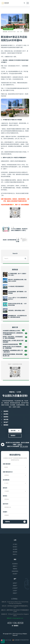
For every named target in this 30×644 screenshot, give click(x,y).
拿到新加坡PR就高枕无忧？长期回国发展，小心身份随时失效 (13, 333)
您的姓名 (5, 495)
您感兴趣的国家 (6, 464)
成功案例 (15, 549)
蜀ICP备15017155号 (6, 640)
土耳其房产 (15, 588)
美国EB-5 (15, 566)
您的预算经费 (6, 479)
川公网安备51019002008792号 (21, 640)
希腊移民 (15, 568)
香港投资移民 (15, 571)
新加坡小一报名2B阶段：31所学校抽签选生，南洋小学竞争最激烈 (13, 337)
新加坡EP (15, 573)
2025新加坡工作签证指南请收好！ (16, 286)
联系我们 (13, 435)
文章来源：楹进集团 (8, 29)
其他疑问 (5, 511)
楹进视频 (15, 551)
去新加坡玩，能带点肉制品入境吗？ (16, 310)
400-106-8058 (24, 446)
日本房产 (15, 590)
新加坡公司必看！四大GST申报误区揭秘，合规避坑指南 (12, 347)
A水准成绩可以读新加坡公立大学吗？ (12, 330)
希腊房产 (15, 593)
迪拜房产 (15, 583)
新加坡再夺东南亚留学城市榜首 (10, 344)
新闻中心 (15, 554)
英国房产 (15, 585)
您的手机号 (5, 503)
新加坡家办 (15, 563)
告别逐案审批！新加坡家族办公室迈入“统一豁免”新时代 (13, 351)
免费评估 (7, 521)
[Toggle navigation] (28, 3)
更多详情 (13, 430)
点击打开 (19, 444)
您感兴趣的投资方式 (8, 472)
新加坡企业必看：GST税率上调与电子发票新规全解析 (13, 341)
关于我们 (15, 544)
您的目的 (5, 487)
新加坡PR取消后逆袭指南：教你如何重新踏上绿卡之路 (13, 355)
